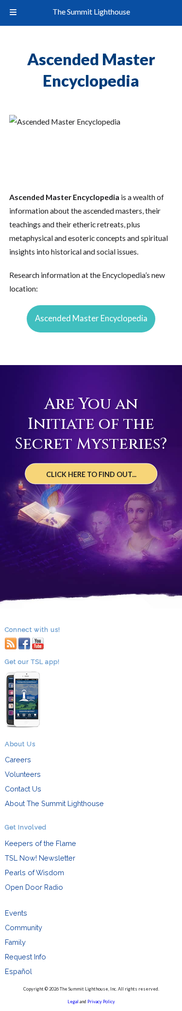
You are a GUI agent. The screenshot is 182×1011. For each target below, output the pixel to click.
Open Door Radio (34, 887)
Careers (18, 759)
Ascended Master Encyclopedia (91, 318)
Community (23, 927)
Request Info (25, 957)
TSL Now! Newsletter (40, 858)
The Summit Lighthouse (91, 11)
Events (16, 913)
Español (18, 971)
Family (15, 942)
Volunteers (23, 774)
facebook (24, 643)
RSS (11, 643)
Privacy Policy (101, 1001)
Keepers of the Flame (40, 843)
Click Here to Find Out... (91, 474)
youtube (38, 643)
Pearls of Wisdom (34, 872)
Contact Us (23, 789)
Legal (73, 1001)
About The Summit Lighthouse (54, 803)
